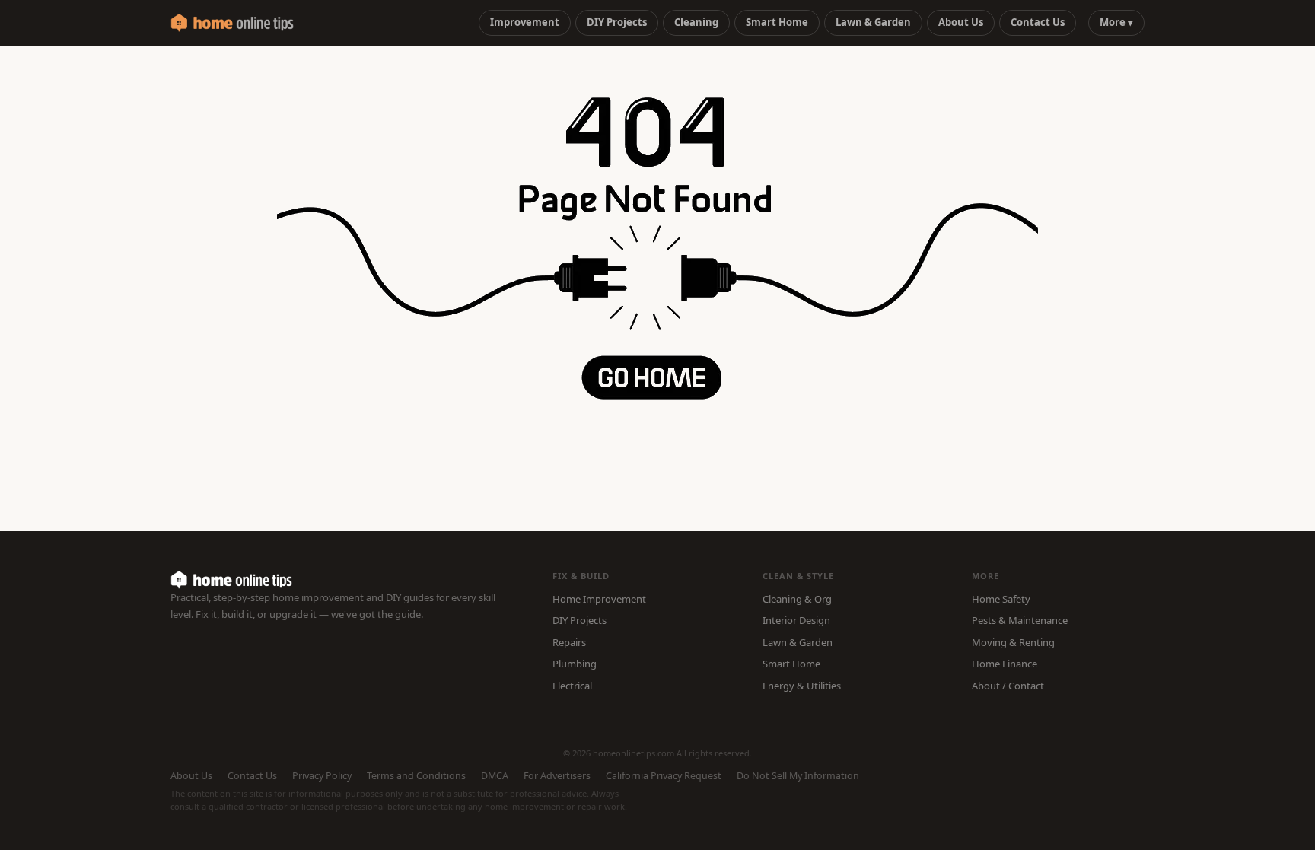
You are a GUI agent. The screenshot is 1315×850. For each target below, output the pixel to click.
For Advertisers (557, 775)
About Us (960, 22)
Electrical (572, 685)
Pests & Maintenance (1020, 620)
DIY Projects (617, 22)
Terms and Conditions (416, 775)
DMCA (494, 775)
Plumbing (574, 663)
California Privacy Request (663, 775)
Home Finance (1004, 663)
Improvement (524, 22)
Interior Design (796, 620)
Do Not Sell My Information (798, 775)
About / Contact (1008, 685)
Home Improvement (599, 599)
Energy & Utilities (802, 685)
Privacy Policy (322, 775)
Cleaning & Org (797, 599)
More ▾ (1116, 22)
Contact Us (1038, 22)
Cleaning (696, 22)
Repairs (569, 642)
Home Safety (1001, 599)
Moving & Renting (1013, 642)
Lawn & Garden (873, 22)
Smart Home (777, 22)
